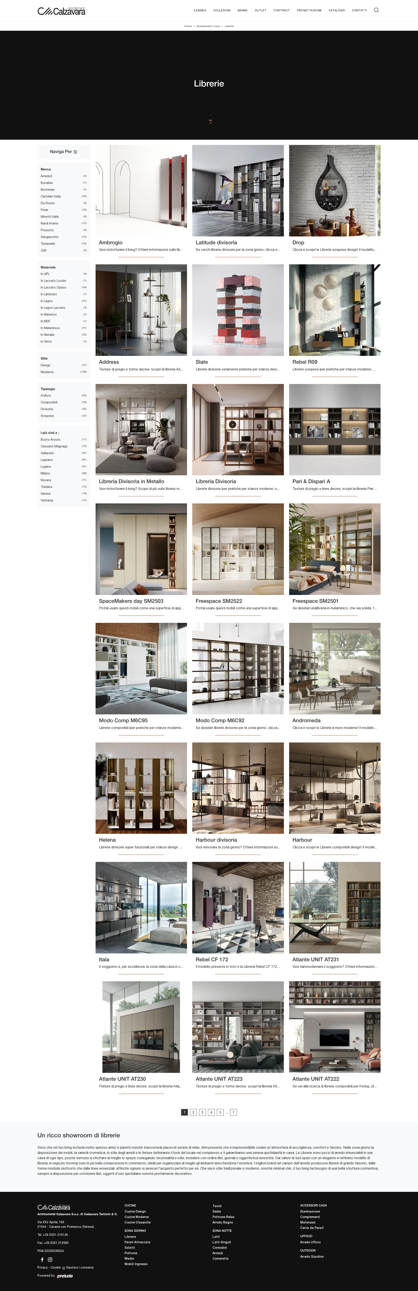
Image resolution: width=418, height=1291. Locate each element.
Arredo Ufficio (310, 1242)
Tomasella (48, 243)
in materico (49, 314)
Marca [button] (46, 169)
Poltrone (131, 1253)
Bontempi (48, 189)
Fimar (44, 210)
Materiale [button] (48, 267)
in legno (47, 301)
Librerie (229, 26)
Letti (216, 1237)
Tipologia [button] (48, 389)
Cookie (56, 1267)
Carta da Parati (312, 1228)
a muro (46, 395)
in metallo (48, 334)
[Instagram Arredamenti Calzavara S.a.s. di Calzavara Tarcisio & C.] (48, 1259)
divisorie (47, 409)
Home (188, 26)
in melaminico (50, 328)
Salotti (130, 1248)
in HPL (45, 274)
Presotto (47, 230)
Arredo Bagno (222, 1222)
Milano (45, 473)
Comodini (219, 1248)
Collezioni (222, 10)
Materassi (307, 1222)
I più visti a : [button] (50, 433)
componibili (49, 402)
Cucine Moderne (137, 1217)
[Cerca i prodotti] (377, 10)
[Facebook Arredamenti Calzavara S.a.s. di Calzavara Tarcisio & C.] (41, 1259)
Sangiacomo (50, 237)
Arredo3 (46, 176)
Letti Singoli (221, 1242)
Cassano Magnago (54, 446)
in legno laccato (53, 307)
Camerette (220, 1258)
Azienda (200, 10)
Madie (129, 1258)
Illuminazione (310, 1211)
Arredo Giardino (312, 1256)
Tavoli (217, 1206)
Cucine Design (135, 1211)
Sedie (216, 1211)
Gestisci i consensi (80, 1267)
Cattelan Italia (51, 196)
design (46, 365)
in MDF (46, 321)
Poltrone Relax (223, 1217)
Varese (46, 493)
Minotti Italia (50, 216)
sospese (47, 416)
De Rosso (48, 203)
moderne (47, 372)
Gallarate (47, 453)
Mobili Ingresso (136, 1264)
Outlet (261, 10)
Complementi (310, 1217)
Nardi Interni (49, 223)
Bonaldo (47, 183)
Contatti (359, 10)
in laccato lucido (53, 280)
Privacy (42, 1267)
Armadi (217, 1253)
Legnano (47, 460)
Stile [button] (44, 358)
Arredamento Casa (208, 26)
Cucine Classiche (137, 1222)
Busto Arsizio (50, 439)
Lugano (46, 466)
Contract (281, 10)
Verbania (47, 500)
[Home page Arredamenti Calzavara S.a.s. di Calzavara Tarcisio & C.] (75, 10)
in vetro (46, 341)
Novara (46, 480)
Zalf (44, 250)
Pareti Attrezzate (137, 1242)
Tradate (46, 487)
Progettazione (309, 10)
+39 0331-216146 (55, 1235)
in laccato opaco (53, 287)
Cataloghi (337, 10)
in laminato (49, 294)
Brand (243, 10)
